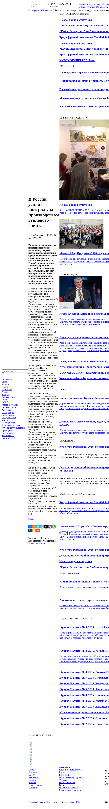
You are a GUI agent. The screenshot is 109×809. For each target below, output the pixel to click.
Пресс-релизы (8, 430)
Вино (4, 382)
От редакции (8, 412)
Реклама (33, 802)
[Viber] (50, 526)
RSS (78, 802)
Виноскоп (64, 775)
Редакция (41, 802)
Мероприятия (8, 422)
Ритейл (5, 392)
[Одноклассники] (34, 526)
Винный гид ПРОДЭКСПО (9, 416)
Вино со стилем (67, 785)
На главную (7, 379)
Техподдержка (68, 802)
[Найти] (3, 373)
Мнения (5, 420)
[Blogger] (34, 530)
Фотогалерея (8, 435)
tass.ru (31, 519)
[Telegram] (42, 526)
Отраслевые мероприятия (71, 777)
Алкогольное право (11, 425)
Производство (8, 397)
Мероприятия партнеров (71, 790)
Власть (5, 387)
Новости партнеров (68, 787)
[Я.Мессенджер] (38, 526)
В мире (5, 394)
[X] (46, 526)
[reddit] (38, 530)
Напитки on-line (9, 438)
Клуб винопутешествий (13, 428)
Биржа (62, 772)
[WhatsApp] (54, 526)
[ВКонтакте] (30, 526)
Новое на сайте (9, 407)
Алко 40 (5, 384)
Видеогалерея (8, 433)
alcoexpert (44, 538)
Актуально (7, 410)
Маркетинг (7, 389)
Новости (32, 543)
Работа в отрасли (10, 405)
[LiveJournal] (30, 530)
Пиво (4, 399)
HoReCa (6, 402)
